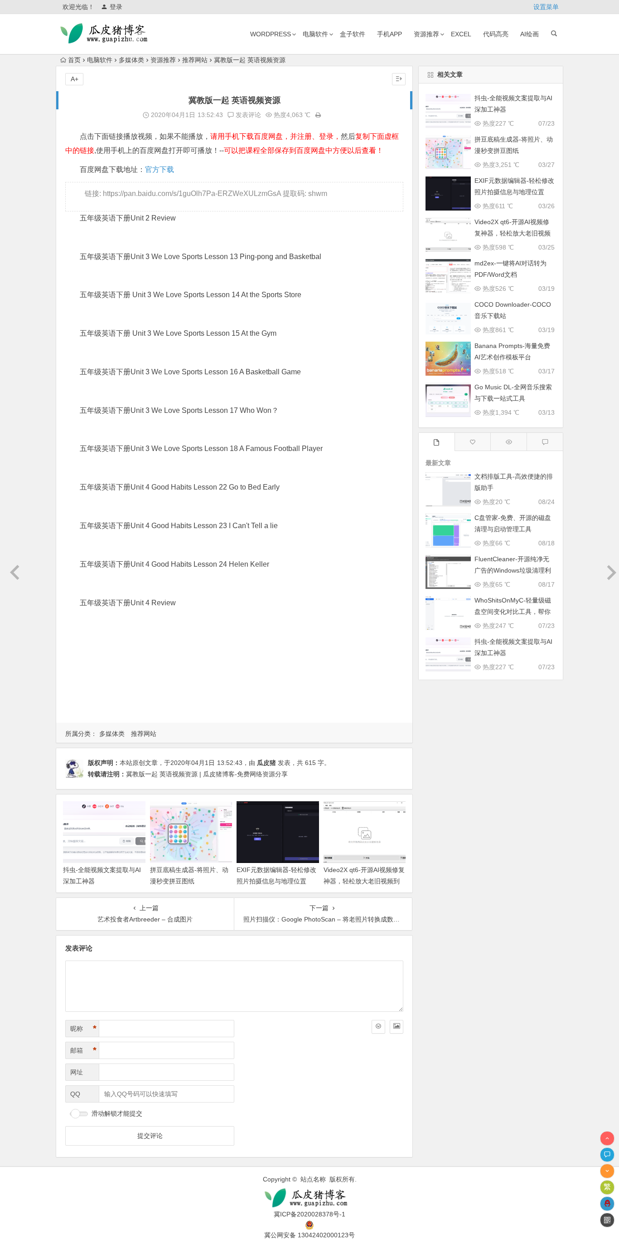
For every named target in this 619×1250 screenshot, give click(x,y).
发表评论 (247, 114)
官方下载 (159, 169)
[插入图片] (396, 1027)
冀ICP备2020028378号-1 (309, 1214)
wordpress (270, 34)
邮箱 (83, 1050)
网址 (76, 1072)
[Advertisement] (234, 676)
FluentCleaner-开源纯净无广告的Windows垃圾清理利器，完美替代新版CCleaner (513, 570)
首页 (74, 60)
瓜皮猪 (266, 762)
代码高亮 (495, 34)
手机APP (389, 34)
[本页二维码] (607, 1220)
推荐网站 (195, 60)
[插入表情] (378, 1027)
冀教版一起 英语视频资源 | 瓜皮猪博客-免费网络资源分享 (207, 774)
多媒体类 (131, 60)
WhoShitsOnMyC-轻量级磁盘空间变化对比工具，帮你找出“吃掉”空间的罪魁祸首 (512, 612)
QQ (75, 1094)
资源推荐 (426, 34)
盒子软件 (352, 34)
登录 (116, 6)
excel (461, 34)
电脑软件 (315, 34)
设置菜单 (546, 6)
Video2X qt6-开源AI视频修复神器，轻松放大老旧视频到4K (364, 881)
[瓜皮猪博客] (309, 1198)
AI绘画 (529, 34)
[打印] (318, 114)
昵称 (83, 1029)
